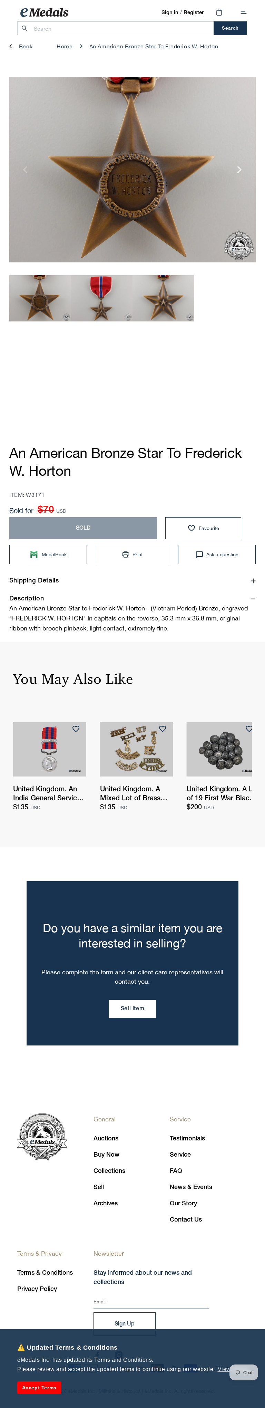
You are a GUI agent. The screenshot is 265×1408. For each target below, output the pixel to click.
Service (180, 1155)
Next (239, 172)
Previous (25, 172)
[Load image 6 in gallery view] (163, 298)
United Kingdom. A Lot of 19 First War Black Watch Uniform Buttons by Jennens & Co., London (223, 795)
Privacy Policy (37, 1289)
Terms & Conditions (45, 1273)
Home (64, 46)
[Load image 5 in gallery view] (101, 298)
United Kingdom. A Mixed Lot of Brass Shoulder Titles (130, 795)
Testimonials (187, 1138)
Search (230, 28)
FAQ (176, 1171)
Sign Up (125, 1324)
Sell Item (132, 1008)
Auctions (106, 1138)
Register (194, 12)
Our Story (183, 1203)
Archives (106, 1203)
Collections (109, 1171)
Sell (99, 1187)
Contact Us (186, 1220)
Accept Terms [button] (39, 1387)
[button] (243, 12)
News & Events (191, 1187)
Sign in (169, 12)
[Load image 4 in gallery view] (40, 298)
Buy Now (106, 1155)
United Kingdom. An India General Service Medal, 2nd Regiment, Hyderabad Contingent (49, 795)
